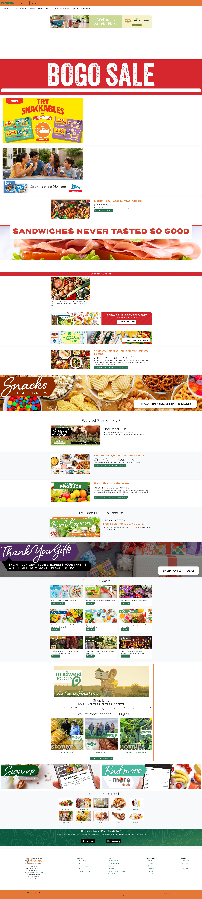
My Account (82, 861)
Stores (150, 861)
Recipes (32, 8)
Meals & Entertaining (20, 8)
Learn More (125, 603)
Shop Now (90, 603)
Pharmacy (40, 8)
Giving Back (185, 861)
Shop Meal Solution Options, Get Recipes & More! (111, 367)
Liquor (26, 3)
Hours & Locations (86, 8)
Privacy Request (84, 866)
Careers (75, 8)
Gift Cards (151, 868)
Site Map (100, 895)
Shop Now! (55, 629)
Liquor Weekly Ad (114, 863)
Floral (56, 8)
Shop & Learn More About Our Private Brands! (110, 465)
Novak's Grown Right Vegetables (136, 752)
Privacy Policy (79, 895)
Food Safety (185, 863)
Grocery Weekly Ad (114, 861)
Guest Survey (152, 874)
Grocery (19, 3)
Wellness (48, 8)
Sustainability (186, 868)
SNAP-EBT (82, 868)
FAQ (80, 863)
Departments (6, 8)
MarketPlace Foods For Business (118, 871)
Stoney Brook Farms (67, 752)
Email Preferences (114, 874)
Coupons (53, 3)
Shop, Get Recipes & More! (103, 211)
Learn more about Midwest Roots (101, 758)
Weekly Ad (43, 3)
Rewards (61, 3)
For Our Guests (65, 8)
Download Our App (85, 871)
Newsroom (185, 866)
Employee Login (120, 895)
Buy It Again (34, 3)
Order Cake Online (58, 603)
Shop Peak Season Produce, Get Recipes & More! (111, 497)
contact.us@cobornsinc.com (34, 872)
